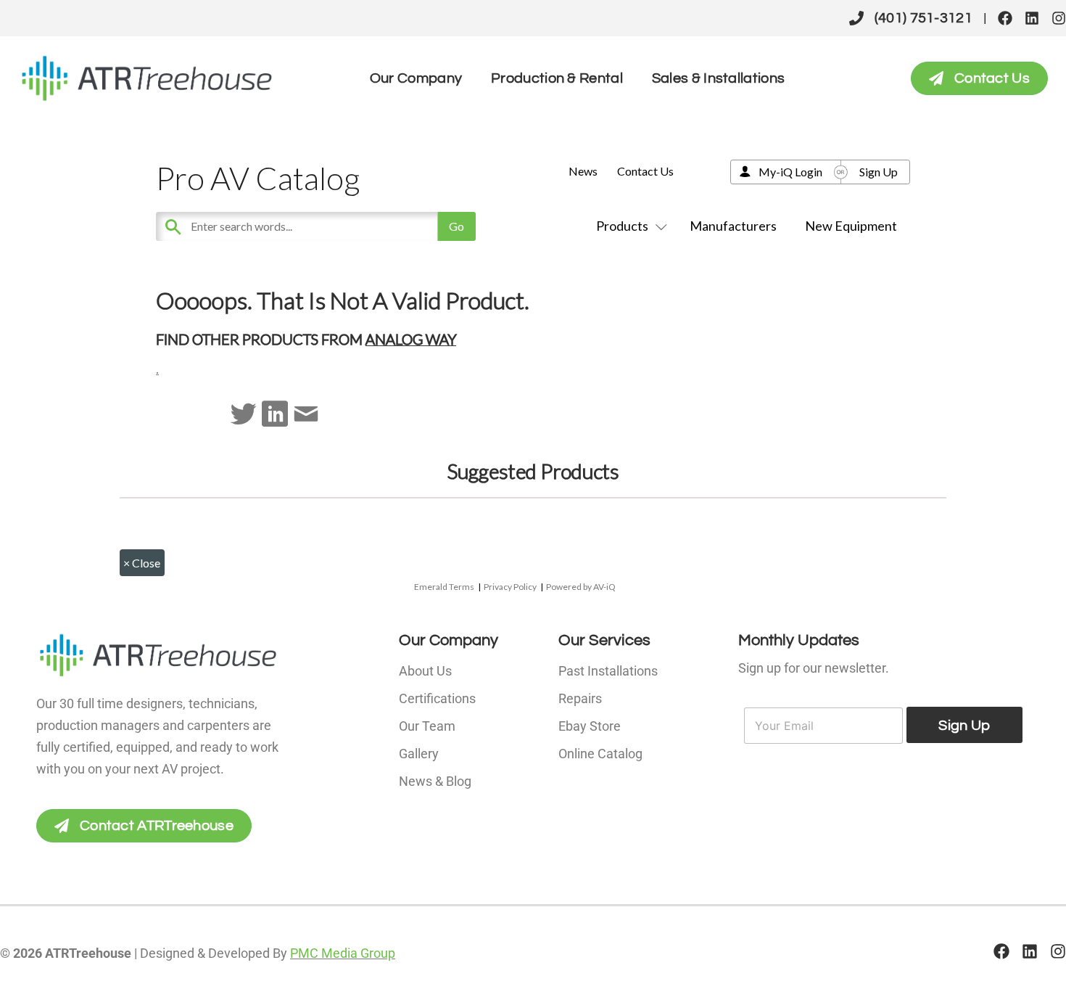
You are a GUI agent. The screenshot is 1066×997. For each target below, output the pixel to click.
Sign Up (878, 172)
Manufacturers (733, 226)
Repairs (580, 698)
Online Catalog (600, 753)
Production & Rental (557, 78)
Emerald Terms (444, 586)
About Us (425, 670)
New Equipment (851, 226)
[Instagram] (1058, 18)
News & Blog (435, 781)
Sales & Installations (718, 78)
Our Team (427, 726)
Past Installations (608, 670)
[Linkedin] (1032, 18)
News (583, 171)
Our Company (416, 78)
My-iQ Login (790, 172)
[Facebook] (1005, 18)
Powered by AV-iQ (581, 586)
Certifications (437, 698)
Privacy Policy (510, 586)
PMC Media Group (342, 953)
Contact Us (645, 171)
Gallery (419, 753)
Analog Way (410, 339)
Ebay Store (589, 726)
